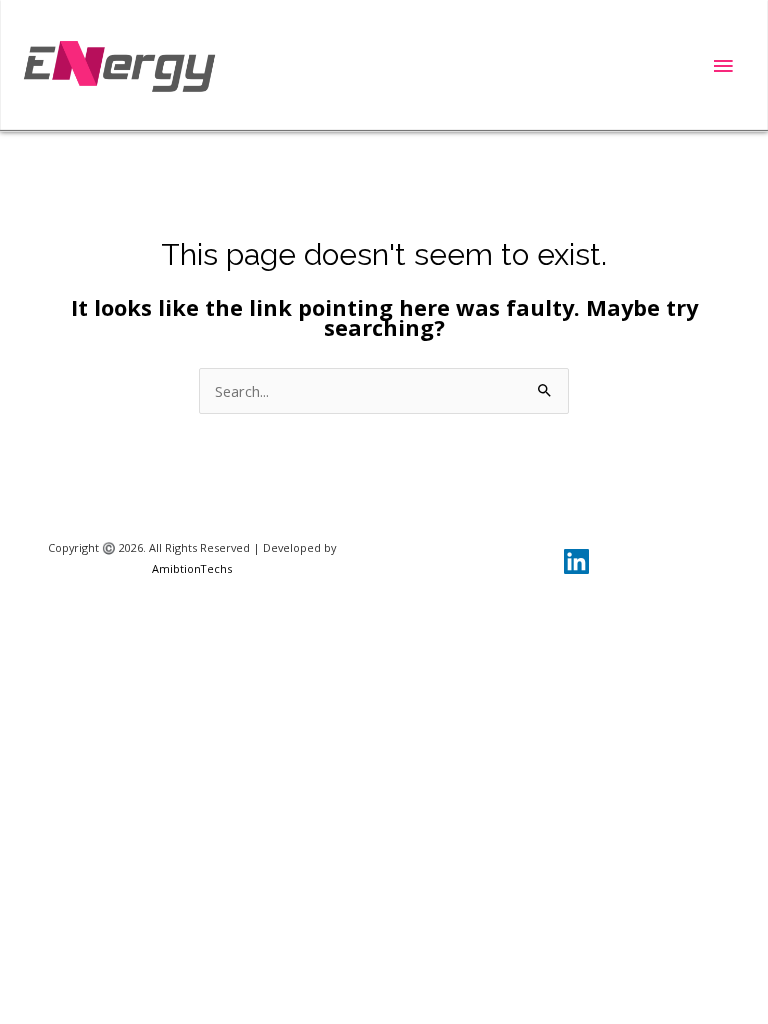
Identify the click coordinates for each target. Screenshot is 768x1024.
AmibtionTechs (192, 568)
